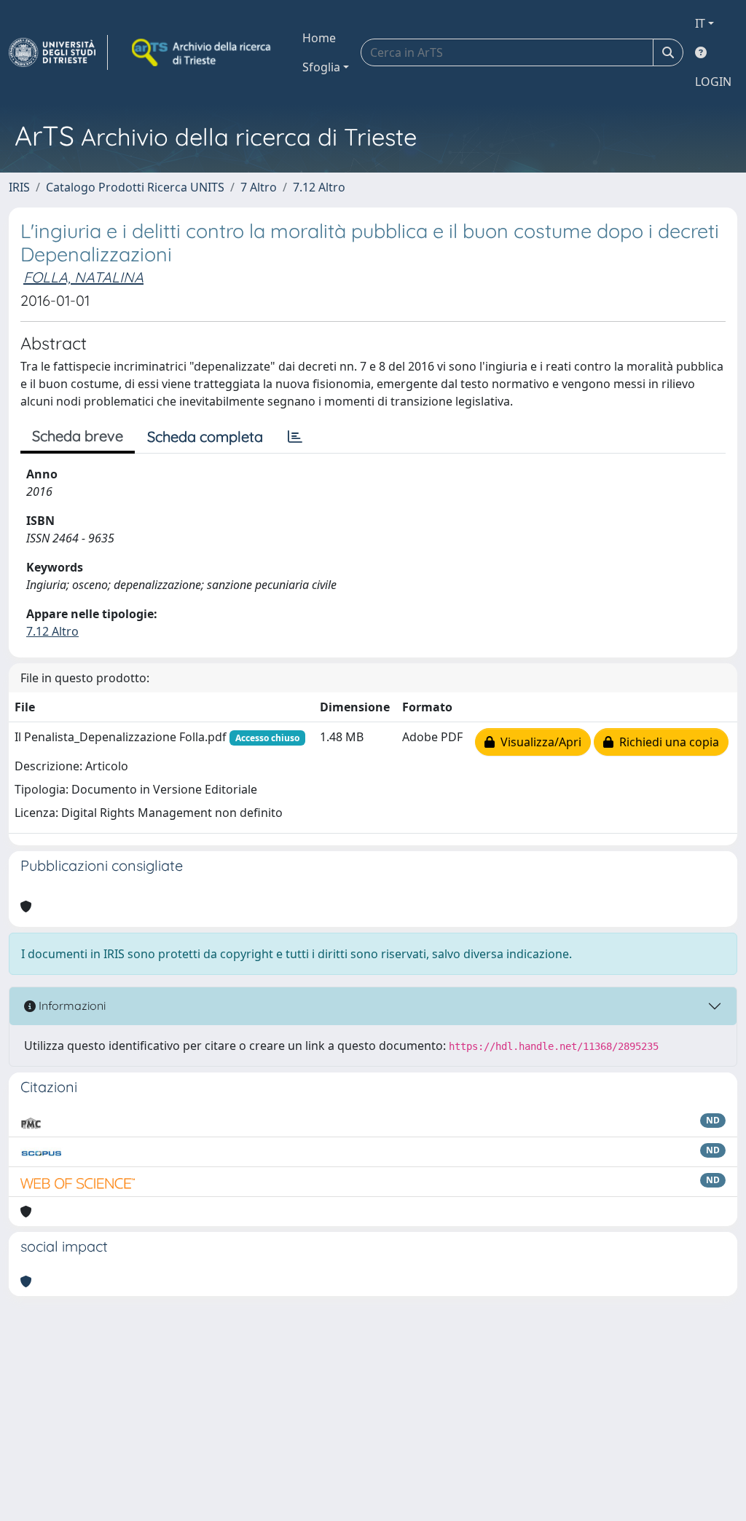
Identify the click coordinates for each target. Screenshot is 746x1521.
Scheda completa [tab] (205, 436)
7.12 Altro (319, 187)
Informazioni (71, 1005)
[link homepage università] (202, 52)
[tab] (295, 437)
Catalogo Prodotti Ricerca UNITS (135, 187)
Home (319, 38)
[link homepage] (58, 52)
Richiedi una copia (666, 742)
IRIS (19, 187)
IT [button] (700, 23)
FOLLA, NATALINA (83, 277)
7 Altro (258, 187)
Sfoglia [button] (321, 67)
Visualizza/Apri (538, 742)
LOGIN (713, 82)
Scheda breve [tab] (77, 436)
